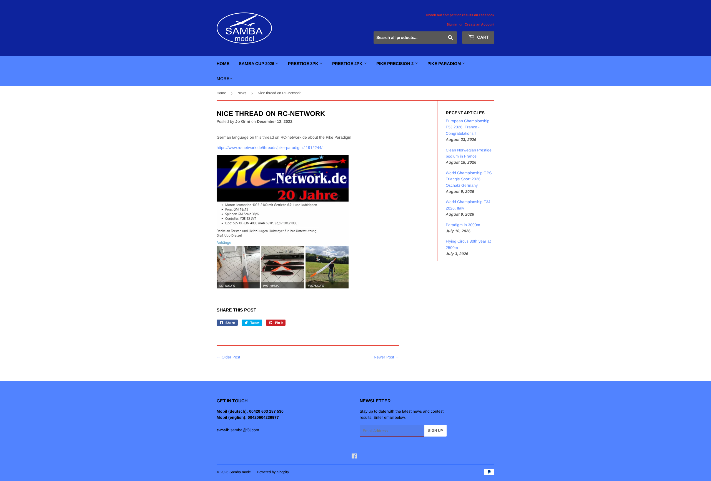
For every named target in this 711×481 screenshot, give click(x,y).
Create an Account (479, 24)
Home (223, 63)
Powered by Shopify (273, 472)
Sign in (452, 24)
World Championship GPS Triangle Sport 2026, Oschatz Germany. (469, 179)
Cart (482, 37)
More (223, 78)
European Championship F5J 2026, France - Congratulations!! (467, 127)
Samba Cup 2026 (257, 63)
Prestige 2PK (348, 63)
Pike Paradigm (444, 63)
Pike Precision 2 (395, 63)
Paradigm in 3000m (463, 225)
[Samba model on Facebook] (354, 457)
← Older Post (228, 357)
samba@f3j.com (245, 430)
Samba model (240, 472)
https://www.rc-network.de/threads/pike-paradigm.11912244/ (270, 147)
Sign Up (435, 430)
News (241, 93)
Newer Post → (386, 357)
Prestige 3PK (303, 63)
